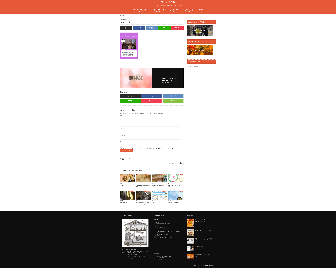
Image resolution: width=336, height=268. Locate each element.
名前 (122, 128)
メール (122, 135)
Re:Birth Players (199, 246)
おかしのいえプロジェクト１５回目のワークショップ (203, 220)
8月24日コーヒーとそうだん (203, 230)
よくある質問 (174, 10)
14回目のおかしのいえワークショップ (203, 255)
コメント (123, 115)
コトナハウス (168, 2)
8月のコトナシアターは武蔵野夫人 (203, 240)
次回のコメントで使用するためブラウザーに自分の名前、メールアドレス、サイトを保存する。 (147, 148)
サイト (122, 141)
